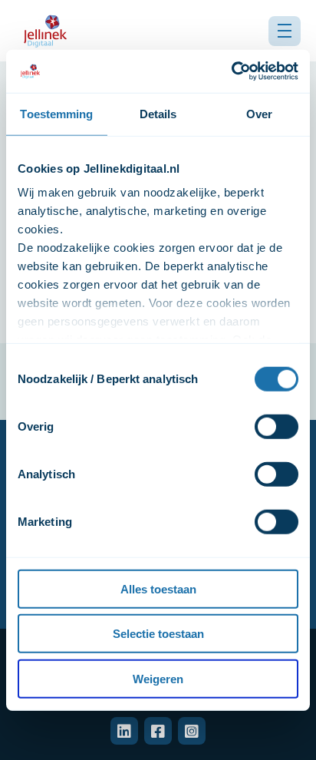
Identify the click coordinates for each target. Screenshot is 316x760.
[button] (284, 31)
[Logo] (45, 30)
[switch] (276, 426)
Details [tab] (158, 113)
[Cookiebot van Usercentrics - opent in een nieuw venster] (231, 71)
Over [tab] (259, 113)
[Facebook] (158, 731)
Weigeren (158, 678)
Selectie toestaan (158, 633)
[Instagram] (192, 731)
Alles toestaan (158, 588)
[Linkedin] (124, 731)
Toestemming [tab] (56, 113)
